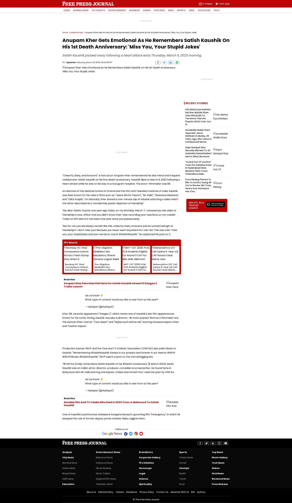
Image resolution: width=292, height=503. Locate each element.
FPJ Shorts (98, 10)
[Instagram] (136, 433)
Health (182, 473)
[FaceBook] (125, 433)
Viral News (218, 473)
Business (134, 10)
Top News (217, 452)
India (171, 10)
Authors (201, 492)
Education (204, 10)
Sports (181, 10)
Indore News (68, 468)
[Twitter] (131, 433)
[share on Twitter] (164, 62)
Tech (216, 10)
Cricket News (186, 457)
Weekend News (221, 478)
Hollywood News (104, 462)
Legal (142, 473)
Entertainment (117, 10)
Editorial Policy (105, 492)
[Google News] (112, 433)
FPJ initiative (146, 462)
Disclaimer (131, 492)
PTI (63, 62)
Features (159, 10)
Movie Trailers (103, 473)
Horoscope (145, 468)
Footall (182, 462)
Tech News (218, 462)
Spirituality (145, 484)
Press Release (220, 484)
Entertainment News (108, 452)
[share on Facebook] (157, 62)
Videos (216, 468)
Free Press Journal (88, 3)
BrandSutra (146, 452)
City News (68, 457)
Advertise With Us (179, 492)
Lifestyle (184, 468)
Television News (104, 484)
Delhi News (68, 478)
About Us (91, 492)
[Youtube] (141, 433)
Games (147, 10)
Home (67, 10)
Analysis (67, 452)
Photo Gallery (220, 457)
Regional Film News (106, 478)
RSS (193, 492)
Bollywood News (104, 457)
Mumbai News (81, 10)
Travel (182, 478)
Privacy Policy (147, 492)
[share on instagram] (219, 443)
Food (181, 484)
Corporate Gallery (149, 457)
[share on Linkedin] (170, 62)
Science (143, 478)
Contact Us (162, 492)
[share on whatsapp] (177, 62)
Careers (120, 492)
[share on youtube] (225, 443)
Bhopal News (69, 473)
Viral (192, 10)
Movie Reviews (103, 468)
